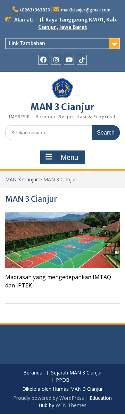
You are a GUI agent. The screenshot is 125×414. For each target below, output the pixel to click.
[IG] (56, 60)
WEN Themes (71, 405)
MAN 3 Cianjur (62, 107)
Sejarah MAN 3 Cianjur (76, 373)
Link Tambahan (27, 43)
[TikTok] (82, 60)
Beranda (32, 373)
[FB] (43, 60)
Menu (69, 157)
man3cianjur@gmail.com (85, 9)
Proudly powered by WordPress (48, 398)
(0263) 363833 (35, 9)
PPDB (62, 380)
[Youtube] (69, 60)
